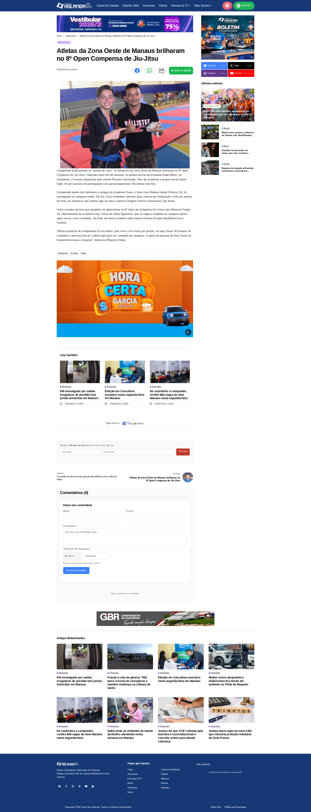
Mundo (164, 783)
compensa (63, 253)
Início (59, 36)
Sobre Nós (216, 807)
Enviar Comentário (76, 570)
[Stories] (227, 6)
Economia (132, 787)
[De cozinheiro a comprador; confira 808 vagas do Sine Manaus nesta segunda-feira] (170, 372)
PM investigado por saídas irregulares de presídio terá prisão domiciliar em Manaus (79, 395)
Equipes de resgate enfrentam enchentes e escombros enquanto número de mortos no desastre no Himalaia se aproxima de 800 (237, 169)
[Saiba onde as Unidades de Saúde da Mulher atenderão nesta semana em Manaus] (130, 710)
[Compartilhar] (162, 70)
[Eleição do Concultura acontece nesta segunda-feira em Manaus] (125, 372)
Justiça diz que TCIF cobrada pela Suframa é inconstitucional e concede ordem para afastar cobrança (180, 736)
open (83, 253)
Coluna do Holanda (170, 769)
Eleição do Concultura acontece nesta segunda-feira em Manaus (124, 395)
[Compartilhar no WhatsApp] (149, 70)
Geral (130, 792)
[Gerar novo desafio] (77, 556)
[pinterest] (79, 786)
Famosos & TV (134, 778)
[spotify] (93, 786)
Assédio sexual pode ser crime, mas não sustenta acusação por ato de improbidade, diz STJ (235, 151)
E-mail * (130, 511)
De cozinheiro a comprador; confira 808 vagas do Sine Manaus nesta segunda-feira (169, 395)
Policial (164, 774)
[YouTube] (86, 786)
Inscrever (183, 451)
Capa (130, 769)
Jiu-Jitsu (74, 253)
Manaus (165, 778)
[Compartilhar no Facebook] (137, 70)
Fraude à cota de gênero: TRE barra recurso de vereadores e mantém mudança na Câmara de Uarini (128, 683)
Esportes (165, 787)
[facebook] (59, 786)
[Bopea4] (74, 5)
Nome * (67, 511)
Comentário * (70, 526)
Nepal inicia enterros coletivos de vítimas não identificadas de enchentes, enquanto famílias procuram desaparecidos (238, 134)
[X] (66, 786)
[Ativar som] (188, 332)
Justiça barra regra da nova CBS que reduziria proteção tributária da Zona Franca (230, 734)
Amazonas (71, 36)
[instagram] (73, 786)
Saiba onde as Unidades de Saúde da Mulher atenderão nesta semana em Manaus (130, 734)
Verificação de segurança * (77, 548)
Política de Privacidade (235, 807)
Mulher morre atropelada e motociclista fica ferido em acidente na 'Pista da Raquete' (228, 681)
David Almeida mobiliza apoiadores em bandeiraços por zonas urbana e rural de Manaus (228, 114)
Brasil (130, 783)
